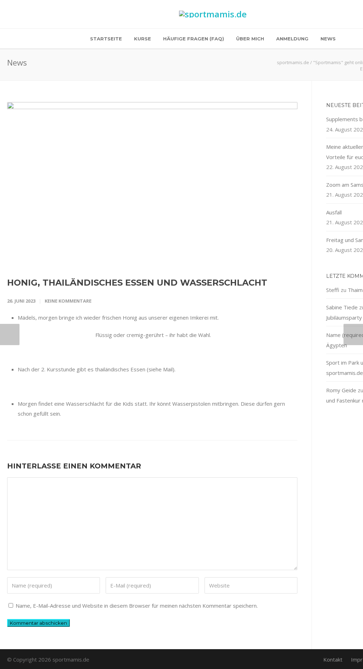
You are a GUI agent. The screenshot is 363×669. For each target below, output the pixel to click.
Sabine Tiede (342, 307)
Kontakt (332, 659)
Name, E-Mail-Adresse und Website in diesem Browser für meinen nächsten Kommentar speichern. (137, 605)
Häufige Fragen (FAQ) (193, 38)
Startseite (106, 38)
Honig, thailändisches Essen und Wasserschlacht (137, 282)
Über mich (250, 38)
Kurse (142, 38)
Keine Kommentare (68, 301)
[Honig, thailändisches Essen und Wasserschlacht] (152, 183)
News (328, 38)
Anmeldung (292, 38)
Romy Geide (341, 390)
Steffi (332, 289)
